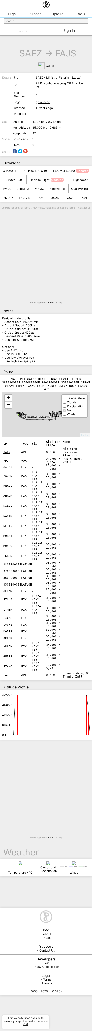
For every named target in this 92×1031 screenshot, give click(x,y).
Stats (47, 937)
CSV (70, 197)
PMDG (7, 188)
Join (23, 30)
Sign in (69, 30)
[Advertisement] (46, 255)
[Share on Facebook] (15, 151)
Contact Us (47, 950)
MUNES (49, 417)
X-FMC (39, 188)
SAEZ (30, 53)
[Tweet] (20, 151)
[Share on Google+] (25, 151)
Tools (80, 14)
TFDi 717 (24, 197)
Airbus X (23, 188)
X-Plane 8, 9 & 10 (35, 171)
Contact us (84, 207)
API (47, 963)
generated (43, 102)
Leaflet (85, 435)
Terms (47, 979)
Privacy (47, 983)
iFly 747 (8, 197)
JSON (55, 197)
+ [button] (8, 398)
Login (51, 302)
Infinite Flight (40, 180)
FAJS (65, 53)
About (47, 934)
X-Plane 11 (10, 171)
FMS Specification (47, 966)
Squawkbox (58, 188)
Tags (12, 14)
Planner (34, 14)
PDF (40, 197)
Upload (57, 14)
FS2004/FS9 (13, 180)
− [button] (8, 405)
